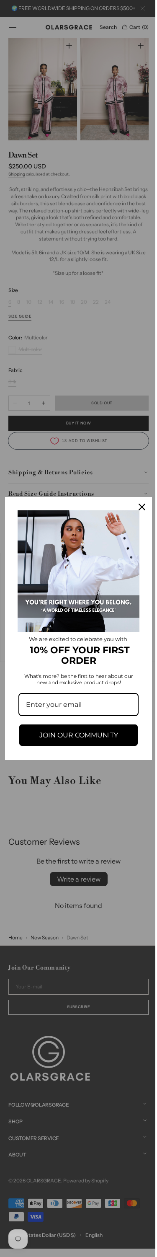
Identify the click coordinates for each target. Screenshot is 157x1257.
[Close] (136, 510)
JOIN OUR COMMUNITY (75, 732)
